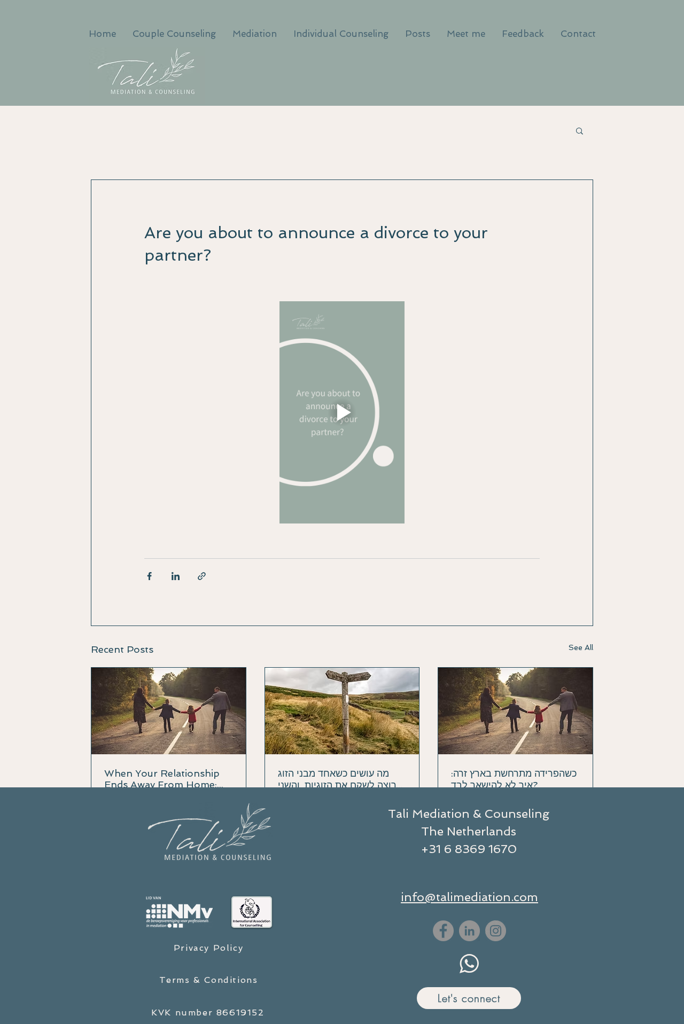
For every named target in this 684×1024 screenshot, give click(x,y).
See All (581, 647)
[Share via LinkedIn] (175, 576)
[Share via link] (202, 576)
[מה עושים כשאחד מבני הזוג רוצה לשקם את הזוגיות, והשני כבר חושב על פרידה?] (342, 711)
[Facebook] (443, 930)
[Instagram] (495, 930)
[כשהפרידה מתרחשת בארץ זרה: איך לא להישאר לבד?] (515, 711)
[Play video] (342, 412)
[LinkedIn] (469, 930)
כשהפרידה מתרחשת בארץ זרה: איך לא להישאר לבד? (514, 779)
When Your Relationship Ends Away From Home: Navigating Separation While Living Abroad (162, 779)
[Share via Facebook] (149, 576)
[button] (579, 130)
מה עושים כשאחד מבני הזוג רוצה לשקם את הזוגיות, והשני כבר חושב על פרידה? (337, 779)
